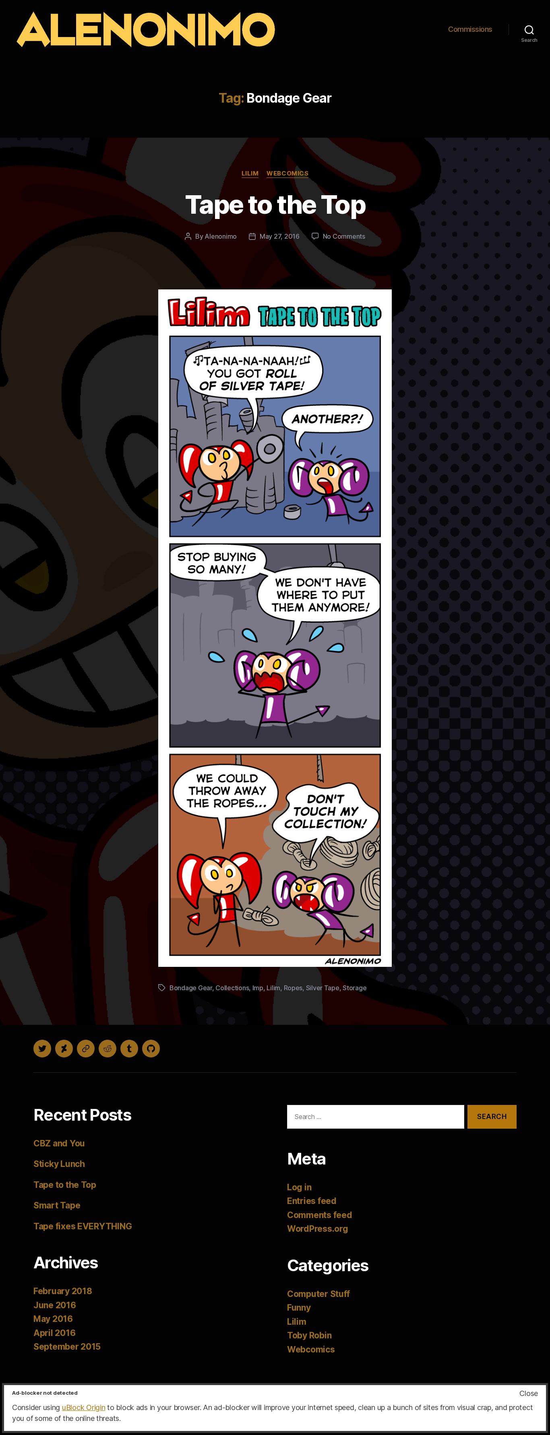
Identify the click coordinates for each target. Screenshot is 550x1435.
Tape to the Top (275, 204)
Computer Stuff (318, 1294)
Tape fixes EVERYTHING (82, 1226)
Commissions (470, 29)
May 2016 (53, 1319)
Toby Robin (309, 1335)
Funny (299, 1308)
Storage (354, 988)
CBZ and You (59, 1143)
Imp (257, 988)
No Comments (344, 236)
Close (528, 1393)
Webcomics (287, 173)
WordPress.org (317, 1229)
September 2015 (67, 1347)
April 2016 (54, 1333)
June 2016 (54, 1305)
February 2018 (62, 1291)
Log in (299, 1187)
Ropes (293, 988)
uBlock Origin (83, 1407)
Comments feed (319, 1215)
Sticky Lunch (59, 1164)
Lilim (250, 173)
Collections (232, 988)
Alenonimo (221, 236)
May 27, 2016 (280, 236)
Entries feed (312, 1201)
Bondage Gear (191, 988)
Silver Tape (322, 988)
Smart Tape (56, 1205)
